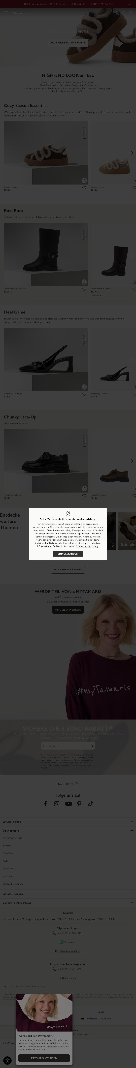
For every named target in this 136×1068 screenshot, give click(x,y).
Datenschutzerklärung (86, 546)
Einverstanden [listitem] (68, 553)
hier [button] (80, 543)
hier (74, 539)
